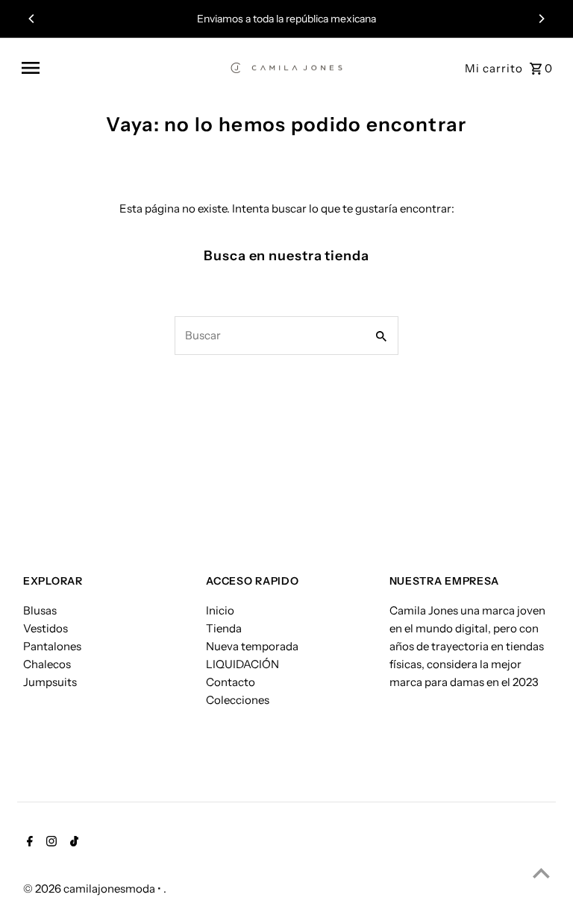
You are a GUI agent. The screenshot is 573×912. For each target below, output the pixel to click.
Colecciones (237, 700)
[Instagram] (50, 843)
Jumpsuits (50, 682)
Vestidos (45, 628)
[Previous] (32, 18)
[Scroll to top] (541, 873)
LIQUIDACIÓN (242, 664)
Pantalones (52, 646)
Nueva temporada (252, 646)
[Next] (541, 18)
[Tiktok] (72, 843)
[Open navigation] (120, 68)
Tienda (224, 628)
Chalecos (47, 664)
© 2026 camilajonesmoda (90, 888)
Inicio (220, 610)
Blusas (40, 610)
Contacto (230, 682)
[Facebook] (28, 843)
